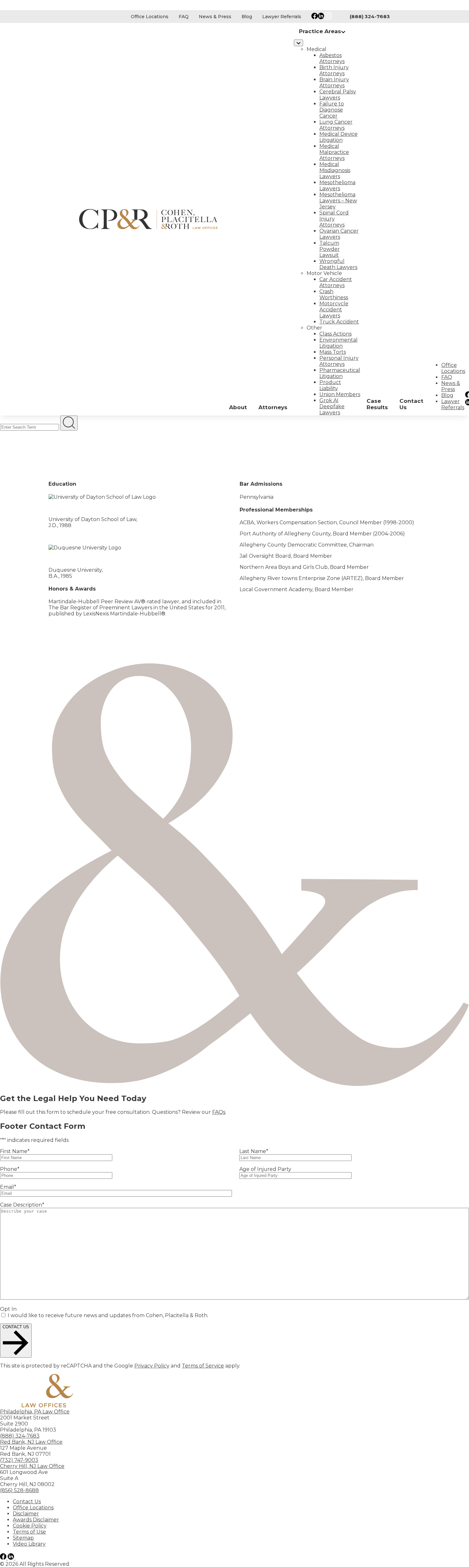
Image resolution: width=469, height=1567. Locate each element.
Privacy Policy (151, 1366)
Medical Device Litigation (338, 137)
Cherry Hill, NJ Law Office (32, 1466)
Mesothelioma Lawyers (337, 185)
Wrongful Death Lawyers (338, 264)
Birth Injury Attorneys (334, 70)
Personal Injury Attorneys (339, 361)
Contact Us (27, 1501)
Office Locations (149, 16)
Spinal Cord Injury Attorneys (334, 219)
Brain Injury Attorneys (334, 82)
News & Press (215, 16)
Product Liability (330, 385)
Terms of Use (29, 1532)
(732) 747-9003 (19, 1460)
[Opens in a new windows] (314, 16)
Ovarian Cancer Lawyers (339, 234)
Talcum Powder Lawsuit (329, 249)
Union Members (339, 394)
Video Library (29, 1544)
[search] (69, 423)
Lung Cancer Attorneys (336, 125)
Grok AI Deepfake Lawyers (332, 406)
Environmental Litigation (338, 343)
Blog (247, 16)
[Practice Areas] (298, 43)
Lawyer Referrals (281, 16)
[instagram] (19, 1558)
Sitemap (23, 1538)
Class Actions (335, 334)
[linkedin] (11, 1558)
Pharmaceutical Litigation (339, 373)
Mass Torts (332, 352)
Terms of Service (203, 1366)
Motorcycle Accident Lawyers (333, 310)
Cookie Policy (30, 1526)
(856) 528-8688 (19, 1490)
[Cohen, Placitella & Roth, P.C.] (151, 219)
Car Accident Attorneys (335, 282)
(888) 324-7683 (370, 16)
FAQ (184, 16)
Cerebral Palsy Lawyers (337, 95)
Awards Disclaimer (36, 1520)
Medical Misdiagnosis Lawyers (334, 170)
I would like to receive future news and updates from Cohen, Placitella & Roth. (108, 1315)
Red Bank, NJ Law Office (31, 1442)
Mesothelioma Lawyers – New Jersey (338, 201)
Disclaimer (26, 1514)
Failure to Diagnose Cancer (331, 110)
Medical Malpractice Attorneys (334, 152)
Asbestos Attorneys (332, 58)
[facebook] (4, 1558)
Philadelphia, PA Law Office (35, 1412)
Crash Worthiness (333, 294)
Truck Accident (339, 322)
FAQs (218, 1112)
